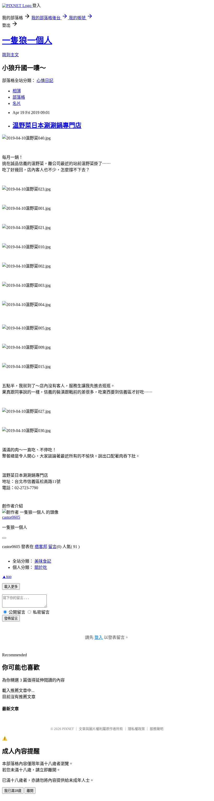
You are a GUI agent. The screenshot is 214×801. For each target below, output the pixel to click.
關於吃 (40, 567)
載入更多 (11, 587)
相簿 (17, 91)
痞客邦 (41, 546)
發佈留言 (11, 618)
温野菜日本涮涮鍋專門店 (47, 125)
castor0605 (11, 517)
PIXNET (68, 729)
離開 (30, 791)
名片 (17, 103)
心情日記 (45, 80)
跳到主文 (10, 55)
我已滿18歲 (12, 791)
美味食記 (42, 561)
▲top (6, 576)
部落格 (19, 97)
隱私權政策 (136, 729)
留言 (52, 546)
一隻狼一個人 (27, 40)
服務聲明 (156, 729)
